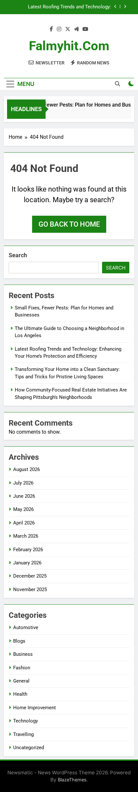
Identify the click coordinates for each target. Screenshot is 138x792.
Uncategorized (28, 747)
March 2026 (25, 536)
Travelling (23, 734)
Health (20, 694)
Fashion (21, 668)
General (21, 681)
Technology (25, 721)
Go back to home (69, 224)
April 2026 (24, 523)
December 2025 (30, 576)
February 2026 (28, 549)
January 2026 (27, 563)
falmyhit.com (69, 45)
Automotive (25, 627)
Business (23, 654)
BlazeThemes (72, 779)
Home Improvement (34, 708)
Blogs (19, 641)
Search (18, 255)
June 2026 (24, 496)
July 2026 (23, 483)
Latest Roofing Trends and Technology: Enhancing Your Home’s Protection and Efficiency (69, 7)
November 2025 (30, 589)
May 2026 (23, 509)
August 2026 (26, 469)
